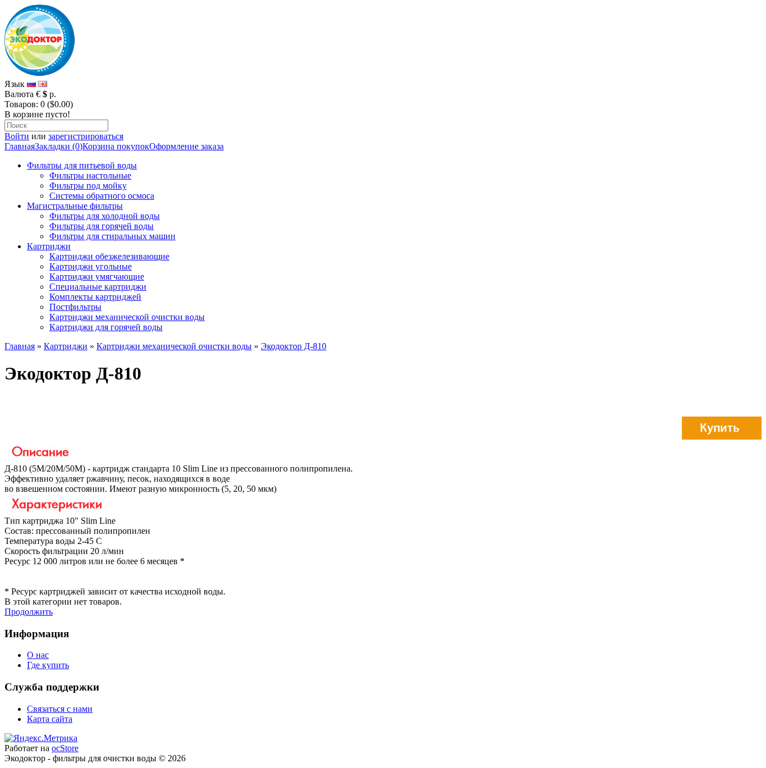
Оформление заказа (186, 146)
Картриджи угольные (90, 266)
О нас (38, 655)
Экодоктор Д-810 (293, 346)
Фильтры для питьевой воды (82, 165)
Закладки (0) (58, 146)
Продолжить (28, 611)
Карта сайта (49, 719)
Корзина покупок (115, 146)
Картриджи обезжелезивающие (109, 256)
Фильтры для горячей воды (101, 226)
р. (52, 94)
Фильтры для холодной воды (104, 216)
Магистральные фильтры (75, 206)
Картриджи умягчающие (96, 276)
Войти (16, 136)
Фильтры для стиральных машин (112, 236)
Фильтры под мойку (88, 185)
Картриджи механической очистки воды (127, 317)
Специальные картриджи (97, 286)
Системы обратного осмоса (101, 195)
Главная (19, 146)
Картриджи (49, 246)
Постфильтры (75, 307)
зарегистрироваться (85, 136)
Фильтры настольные (90, 175)
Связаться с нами (60, 709)
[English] (42, 84)
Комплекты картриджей (95, 296)
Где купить (48, 665)
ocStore (65, 748)
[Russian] (31, 84)
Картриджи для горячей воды (106, 327)
